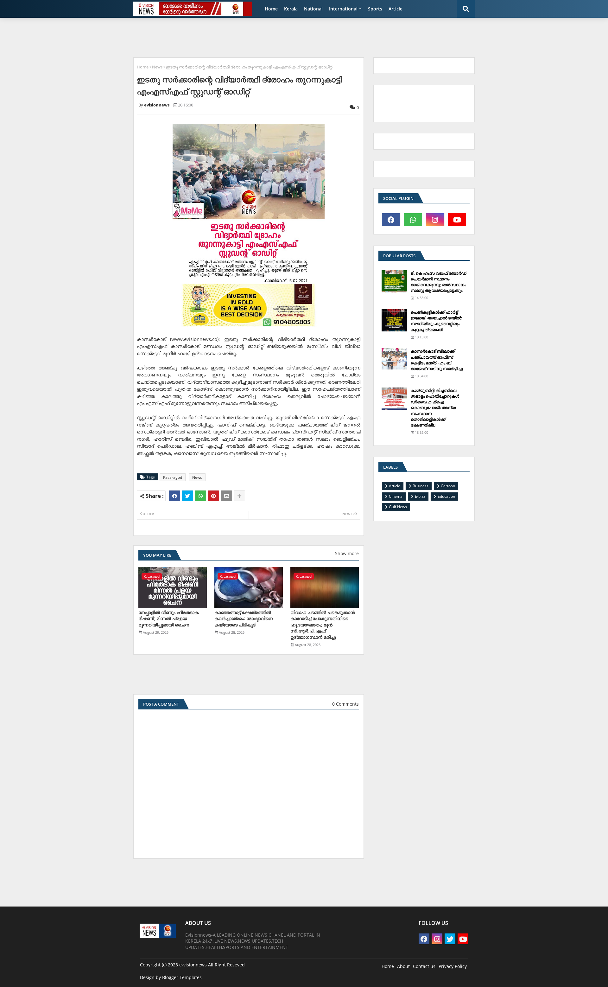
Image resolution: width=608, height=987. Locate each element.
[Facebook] (174, 495)
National (313, 9)
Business (420, 486)
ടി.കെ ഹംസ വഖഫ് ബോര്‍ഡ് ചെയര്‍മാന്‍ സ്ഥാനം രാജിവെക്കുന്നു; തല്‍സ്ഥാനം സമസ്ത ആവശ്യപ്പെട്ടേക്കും (438, 281)
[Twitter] (187, 495)
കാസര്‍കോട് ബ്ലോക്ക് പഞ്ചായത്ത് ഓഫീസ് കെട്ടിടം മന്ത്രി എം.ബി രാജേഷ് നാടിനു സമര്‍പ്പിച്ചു (437, 359)
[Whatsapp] (200, 495)
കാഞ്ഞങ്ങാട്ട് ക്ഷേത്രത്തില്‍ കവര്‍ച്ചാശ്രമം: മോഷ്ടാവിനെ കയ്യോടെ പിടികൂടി (243, 618)
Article (395, 9)
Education (446, 496)
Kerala (291, 9)
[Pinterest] (213, 495)
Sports (375, 9)
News (157, 67)
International (343, 9)
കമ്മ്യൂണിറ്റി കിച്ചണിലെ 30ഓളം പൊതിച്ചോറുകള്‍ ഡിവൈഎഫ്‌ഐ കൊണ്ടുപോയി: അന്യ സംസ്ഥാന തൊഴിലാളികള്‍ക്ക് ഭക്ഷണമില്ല (435, 408)
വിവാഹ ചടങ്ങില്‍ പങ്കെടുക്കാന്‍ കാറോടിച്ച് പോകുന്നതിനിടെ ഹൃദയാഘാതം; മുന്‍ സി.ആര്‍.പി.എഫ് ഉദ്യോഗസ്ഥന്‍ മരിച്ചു (322, 624)
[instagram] (435, 219)
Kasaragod (172, 477)
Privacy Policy (453, 966)
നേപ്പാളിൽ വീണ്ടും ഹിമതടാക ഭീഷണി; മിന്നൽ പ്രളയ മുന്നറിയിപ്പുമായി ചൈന (168, 618)
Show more (347, 553)
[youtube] (457, 219)
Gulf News (398, 507)
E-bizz (420, 496)
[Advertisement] (283, 36)
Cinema (395, 496)
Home (271, 9)
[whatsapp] (413, 219)
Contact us (424, 966)
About (403, 966)
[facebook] (391, 219)
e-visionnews (193, 965)
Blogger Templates (182, 977)
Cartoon (448, 486)
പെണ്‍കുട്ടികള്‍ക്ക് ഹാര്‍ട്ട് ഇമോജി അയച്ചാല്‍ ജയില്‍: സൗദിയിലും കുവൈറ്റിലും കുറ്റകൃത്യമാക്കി (436, 320)
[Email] (226, 495)
